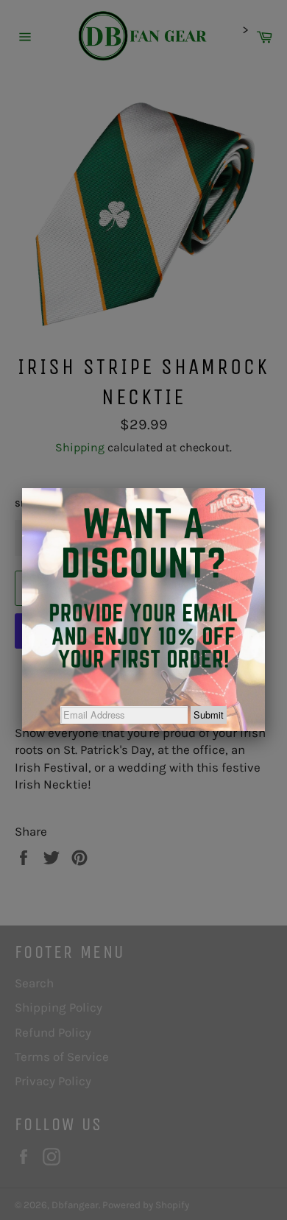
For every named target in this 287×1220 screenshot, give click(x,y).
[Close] (265, 488)
